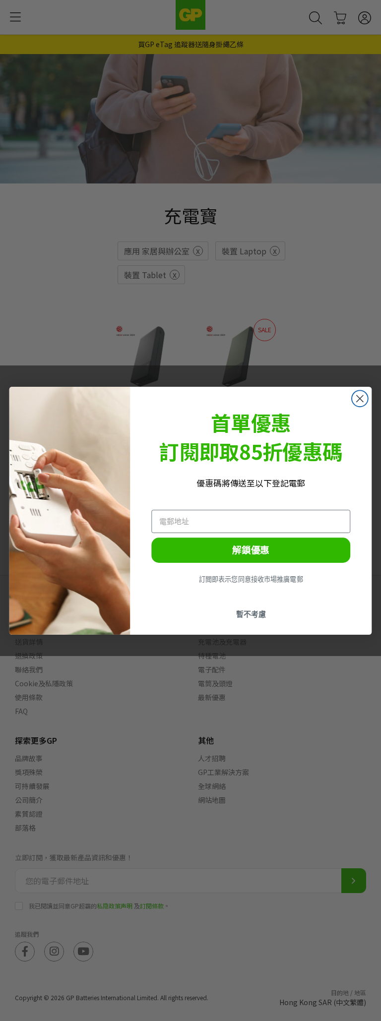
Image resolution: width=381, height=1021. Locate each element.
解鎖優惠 (250, 550)
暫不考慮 (251, 613)
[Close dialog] (360, 398)
